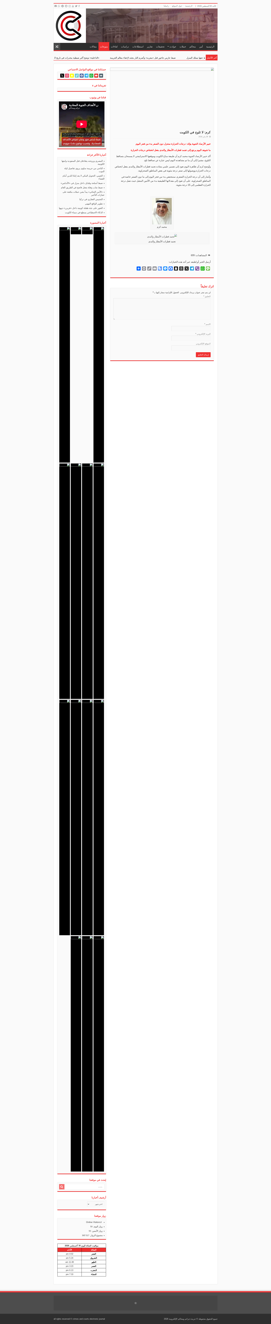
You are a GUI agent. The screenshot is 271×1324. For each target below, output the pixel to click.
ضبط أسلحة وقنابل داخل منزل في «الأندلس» (82, 183)
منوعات (104, 46)
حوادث (173, 46)
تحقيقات (160, 46)
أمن (201, 46)
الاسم (207, 324)
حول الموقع (177, 6)
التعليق (207, 296)
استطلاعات (137, 46)
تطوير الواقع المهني (94, 203)
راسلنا (166, 6)
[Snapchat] (66, 6)
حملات (183, 46)
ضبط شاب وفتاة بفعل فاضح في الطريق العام (82, 187)
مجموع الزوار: (96, 1235)
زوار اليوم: (98, 1226)
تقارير (150, 46)
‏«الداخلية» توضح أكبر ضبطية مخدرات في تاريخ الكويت (141, 58)
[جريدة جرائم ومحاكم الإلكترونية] (136, 25)
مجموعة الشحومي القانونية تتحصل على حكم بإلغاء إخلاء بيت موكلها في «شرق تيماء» (66, 58)
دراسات (125, 46)
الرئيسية (188, 6)
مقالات (93, 46)
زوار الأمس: (97, 1231)
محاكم (192, 46)
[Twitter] (76, 6)
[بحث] (61, 1186)
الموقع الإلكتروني (203, 343)
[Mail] (55, 6)
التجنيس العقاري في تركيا (91, 199)
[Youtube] (73, 6)
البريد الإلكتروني (203, 334)
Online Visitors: (94, 1222)
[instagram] (70, 6)
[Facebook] (79, 6)
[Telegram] (62, 6)
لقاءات (114, 46)
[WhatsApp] (59, 6)
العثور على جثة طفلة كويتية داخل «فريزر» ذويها (81, 208)
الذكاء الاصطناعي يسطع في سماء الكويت (84, 212)
